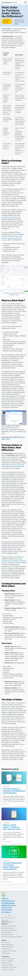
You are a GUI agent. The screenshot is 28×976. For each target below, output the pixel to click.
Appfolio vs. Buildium (7, 961)
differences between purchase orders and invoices (12, 238)
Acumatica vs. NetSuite (8, 958)
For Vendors (6, 912)
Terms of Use (6, 908)
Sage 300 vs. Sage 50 (8, 969)
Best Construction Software (9, 930)
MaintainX (5, 428)
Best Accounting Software (9, 926)
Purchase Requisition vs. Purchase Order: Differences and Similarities (12, 866)
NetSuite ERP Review (7, 946)
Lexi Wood (6, 804)
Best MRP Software (7, 934)
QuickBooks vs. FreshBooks (9, 967)
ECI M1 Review (6, 942)
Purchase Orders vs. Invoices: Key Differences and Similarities (14, 791)
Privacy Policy (7, 910)
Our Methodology (8, 903)
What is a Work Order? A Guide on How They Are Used (11, 827)
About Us (5, 899)
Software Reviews (8, 901)
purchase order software (10, 217)
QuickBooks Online (14, 294)
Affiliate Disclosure (9, 905)
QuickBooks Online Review (9, 951)
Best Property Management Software (12, 936)
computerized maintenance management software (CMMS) (14, 560)
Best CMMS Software (8, 928)
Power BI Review (6, 949)
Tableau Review (6, 953)
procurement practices (16, 464)
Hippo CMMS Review (7, 944)
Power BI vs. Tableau (7, 965)
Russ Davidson (7, 841)
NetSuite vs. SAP (6, 963)
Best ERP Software (7, 932)
